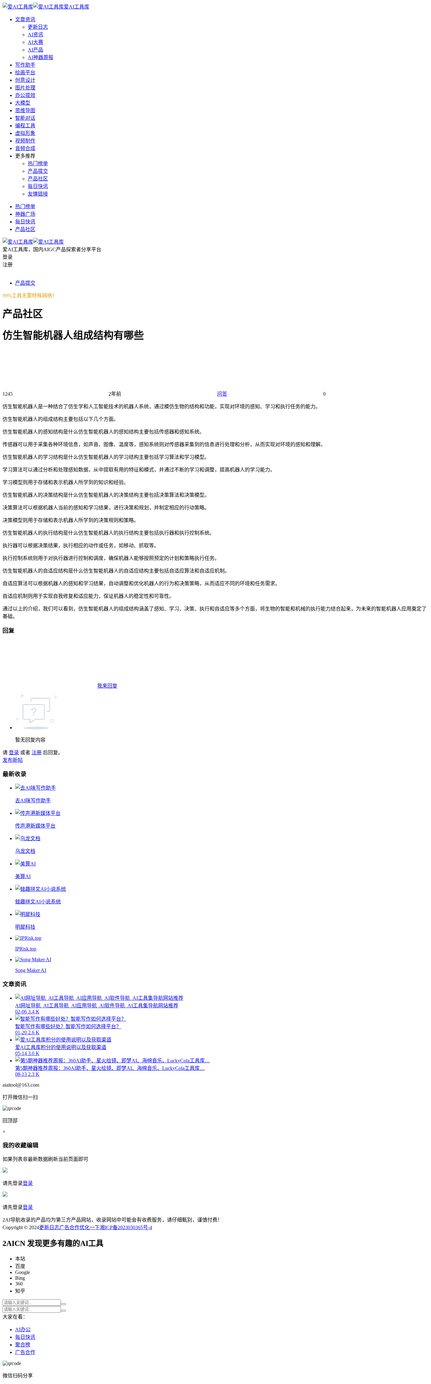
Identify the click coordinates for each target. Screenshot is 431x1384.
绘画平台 (25, 72)
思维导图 (25, 110)
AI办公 (23, 1329)
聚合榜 (22, 1344)
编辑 (32, 1145)
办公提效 (25, 95)
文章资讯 (25, 19)
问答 (222, 394)
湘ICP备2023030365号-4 (126, 1227)
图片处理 (25, 87)
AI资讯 (35, 34)
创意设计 (25, 80)
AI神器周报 (40, 57)
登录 (14, 752)
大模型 (22, 103)
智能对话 (25, 118)
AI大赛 (35, 42)
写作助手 (25, 65)
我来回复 (107, 686)
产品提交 (38, 171)
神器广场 (25, 214)
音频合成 (25, 148)
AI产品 (35, 49)
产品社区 (38, 178)
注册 (37, 752)
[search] (63, 1304)
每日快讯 (38, 186)
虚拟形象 (25, 133)
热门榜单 (38, 163)
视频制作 (25, 140)
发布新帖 (13, 760)
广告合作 (69, 1227)
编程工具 (25, 125)
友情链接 (38, 194)
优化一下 (90, 1227)
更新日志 (38, 27)
